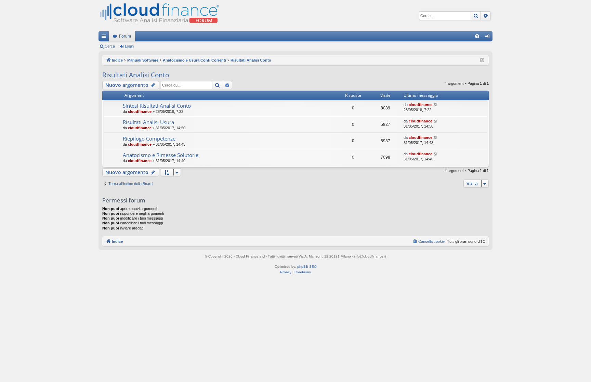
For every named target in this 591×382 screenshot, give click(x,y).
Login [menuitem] (488, 37)
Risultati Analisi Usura (148, 122)
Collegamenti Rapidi (105, 37)
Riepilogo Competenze (149, 138)
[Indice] (158, 15)
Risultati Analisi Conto (135, 74)
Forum (125, 36)
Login (129, 46)
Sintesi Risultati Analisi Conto (157, 105)
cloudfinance (140, 111)
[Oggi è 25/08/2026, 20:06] (482, 60)
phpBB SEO (307, 266)
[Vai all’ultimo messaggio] (435, 104)
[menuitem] (477, 36)
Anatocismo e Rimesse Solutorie (160, 155)
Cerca (110, 46)
